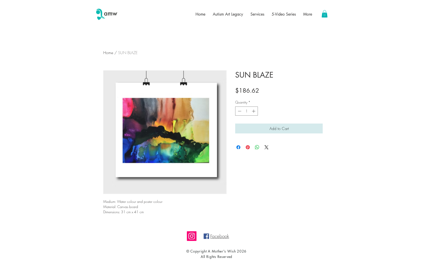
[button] (324, 14)
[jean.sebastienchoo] (191, 236)
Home (108, 52)
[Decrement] (239, 111)
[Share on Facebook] (238, 147)
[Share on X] (266, 147)
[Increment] (254, 111)
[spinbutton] (246, 111)
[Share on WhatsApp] (257, 147)
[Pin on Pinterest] (248, 147)
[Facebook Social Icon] (206, 236)
